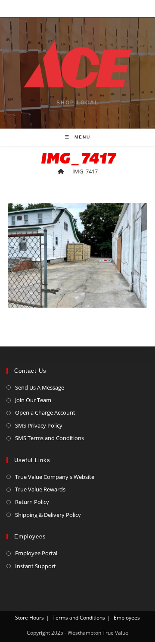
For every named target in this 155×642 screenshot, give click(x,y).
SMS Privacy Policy (38, 425)
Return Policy (32, 502)
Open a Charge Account (45, 412)
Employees (127, 617)
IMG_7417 (85, 171)
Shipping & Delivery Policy (48, 515)
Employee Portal (36, 553)
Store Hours (29, 617)
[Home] (61, 171)
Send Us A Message (39, 387)
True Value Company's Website (54, 477)
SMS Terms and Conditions (49, 438)
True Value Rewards (40, 489)
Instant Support (35, 566)
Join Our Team (33, 400)
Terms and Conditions (79, 617)
